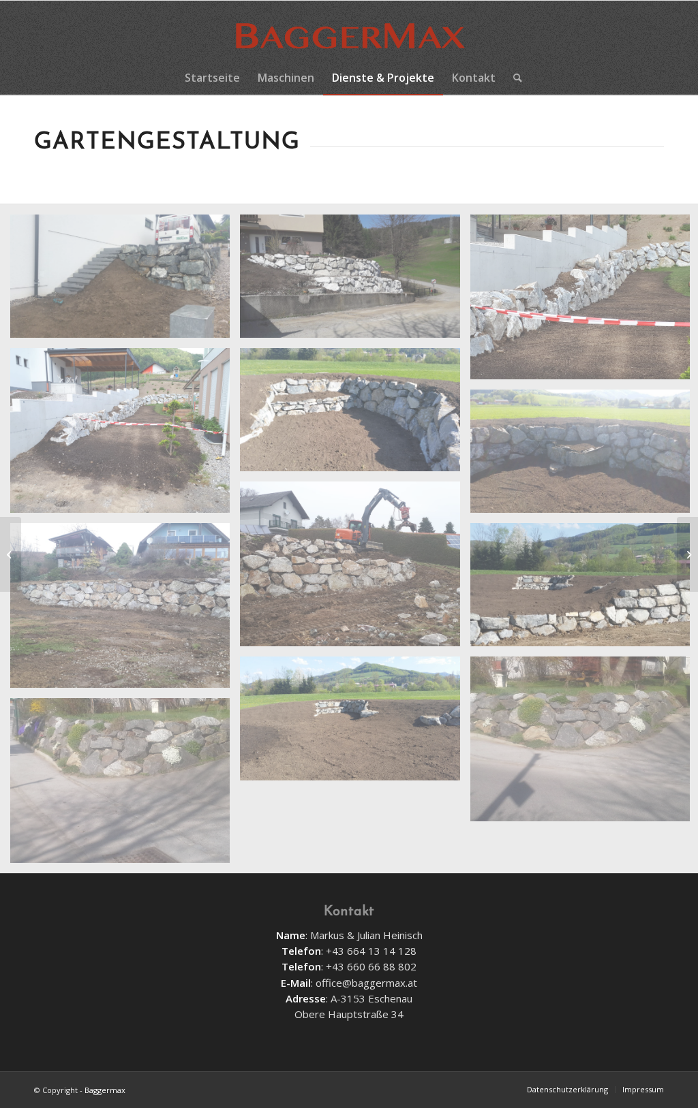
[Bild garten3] (125, 435)
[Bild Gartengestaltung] (355, 414)
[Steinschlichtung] (687, 554)
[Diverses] (10, 554)
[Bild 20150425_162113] (355, 723)
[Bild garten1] (355, 281)
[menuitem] (212, 78)
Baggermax (105, 1090)
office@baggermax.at (366, 983)
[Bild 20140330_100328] (125, 785)
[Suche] (513, 78)
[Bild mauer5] (355, 568)
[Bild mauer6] (125, 610)
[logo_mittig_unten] (349, 31)
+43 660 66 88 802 (371, 966)
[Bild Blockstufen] (125, 281)
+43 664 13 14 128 (371, 950)
